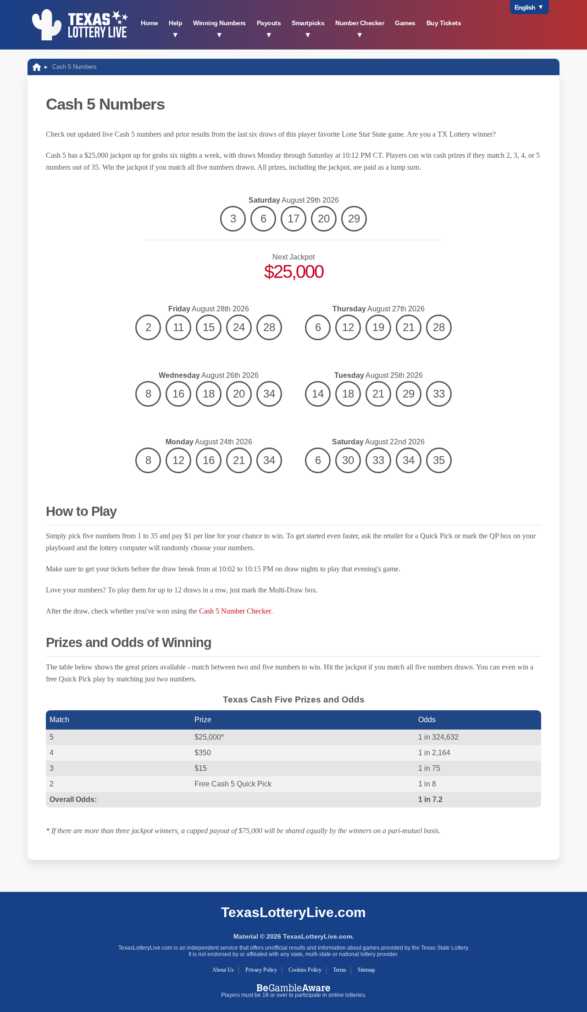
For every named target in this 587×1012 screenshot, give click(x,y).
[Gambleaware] (293, 987)
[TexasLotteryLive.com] (80, 25)
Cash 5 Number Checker (235, 611)
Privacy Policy (261, 970)
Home (149, 23)
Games (405, 23)
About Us (223, 970)
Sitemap (366, 970)
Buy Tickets (443, 23)
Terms (339, 970)
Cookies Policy (304, 970)
